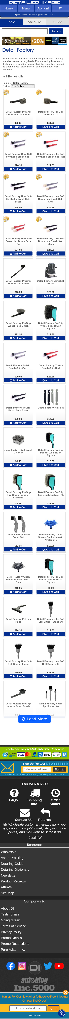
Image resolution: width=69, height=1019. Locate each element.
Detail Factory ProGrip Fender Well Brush (18, 282)
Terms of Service (13, 926)
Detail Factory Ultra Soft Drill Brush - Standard (50, 620)
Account (43, 8)
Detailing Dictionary (15, 869)
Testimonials (10, 914)
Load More (36, 719)
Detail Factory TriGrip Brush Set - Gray (18, 366)
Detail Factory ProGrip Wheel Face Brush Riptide (50, 326)
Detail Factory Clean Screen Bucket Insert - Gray (18, 579)
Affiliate (6, 887)
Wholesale (8, 852)
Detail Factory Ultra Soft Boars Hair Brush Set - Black (50, 241)
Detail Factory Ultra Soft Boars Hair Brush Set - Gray (50, 199)
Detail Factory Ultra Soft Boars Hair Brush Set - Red (18, 241)
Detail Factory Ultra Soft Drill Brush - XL (50, 662)
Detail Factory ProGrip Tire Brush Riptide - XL (51, 493)
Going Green (10, 920)
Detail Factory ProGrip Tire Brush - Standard (18, 113)
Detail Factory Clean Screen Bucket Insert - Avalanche (50, 537)
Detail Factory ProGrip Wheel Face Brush (18, 324)
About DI (7, 908)
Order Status (55, 802)
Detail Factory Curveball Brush (50, 282)
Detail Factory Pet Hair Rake (18, 620)
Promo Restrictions (15, 944)
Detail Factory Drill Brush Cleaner (18, 451)
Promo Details (11, 938)
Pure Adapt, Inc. (13, 949)
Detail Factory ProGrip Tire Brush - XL (50, 113)
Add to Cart (19, 126)
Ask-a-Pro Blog (12, 858)
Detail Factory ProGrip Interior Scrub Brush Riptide (50, 579)
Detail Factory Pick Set (51, 407)
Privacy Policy (11, 932)
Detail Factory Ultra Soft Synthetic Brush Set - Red (50, 155)
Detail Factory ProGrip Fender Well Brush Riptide (50, 453)
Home (9, 8)
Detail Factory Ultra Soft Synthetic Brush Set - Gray (18, 157)
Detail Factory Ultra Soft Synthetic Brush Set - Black (18, 199)
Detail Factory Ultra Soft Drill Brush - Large (18, 662)
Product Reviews (13, 881)
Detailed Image (34, 2)
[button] (61, 1013)
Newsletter (9, 875)
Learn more (35, 1015)
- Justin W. (35, 837)
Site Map (7, 893)
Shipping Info (34, 802)
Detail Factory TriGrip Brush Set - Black (18, 409)
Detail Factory (20, 83)
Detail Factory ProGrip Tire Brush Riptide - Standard (18, 495)
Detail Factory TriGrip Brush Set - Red (51, 366)
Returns (44, 820)
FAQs (13, 800)
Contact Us (23, 820)
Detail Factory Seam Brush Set (18, 536)
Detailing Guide (12, 863)
